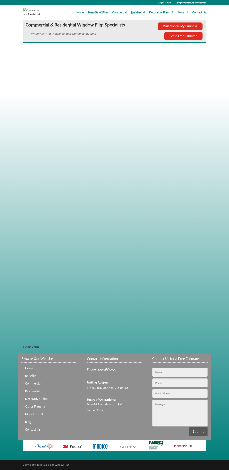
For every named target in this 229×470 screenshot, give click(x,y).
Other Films (33, 406)
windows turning (66, 322)
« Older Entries (31, 346)
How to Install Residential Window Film (53, 285)
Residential (138, 12)
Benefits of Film (98, 12)
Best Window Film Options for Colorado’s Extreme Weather (67, 156)
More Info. (32, 414)
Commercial (119, 12)
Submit (198, 431)
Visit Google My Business (180, 26)
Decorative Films (159, 12)
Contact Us (199, 12)
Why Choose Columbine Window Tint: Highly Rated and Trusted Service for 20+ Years (84, 220)
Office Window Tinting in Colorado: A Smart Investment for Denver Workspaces (81, 91)
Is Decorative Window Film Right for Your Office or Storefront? (69, 317)
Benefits (30, 376)
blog (60, 63)
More (181, 12)
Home (80, 12)
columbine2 (36, 63)
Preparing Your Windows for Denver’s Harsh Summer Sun (65, 123)
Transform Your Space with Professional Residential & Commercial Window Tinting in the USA (90, 253)
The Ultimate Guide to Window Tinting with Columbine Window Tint (73, 188)
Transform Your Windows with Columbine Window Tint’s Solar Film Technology (80, 58)
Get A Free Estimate (183, 36)
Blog (28, 422)
